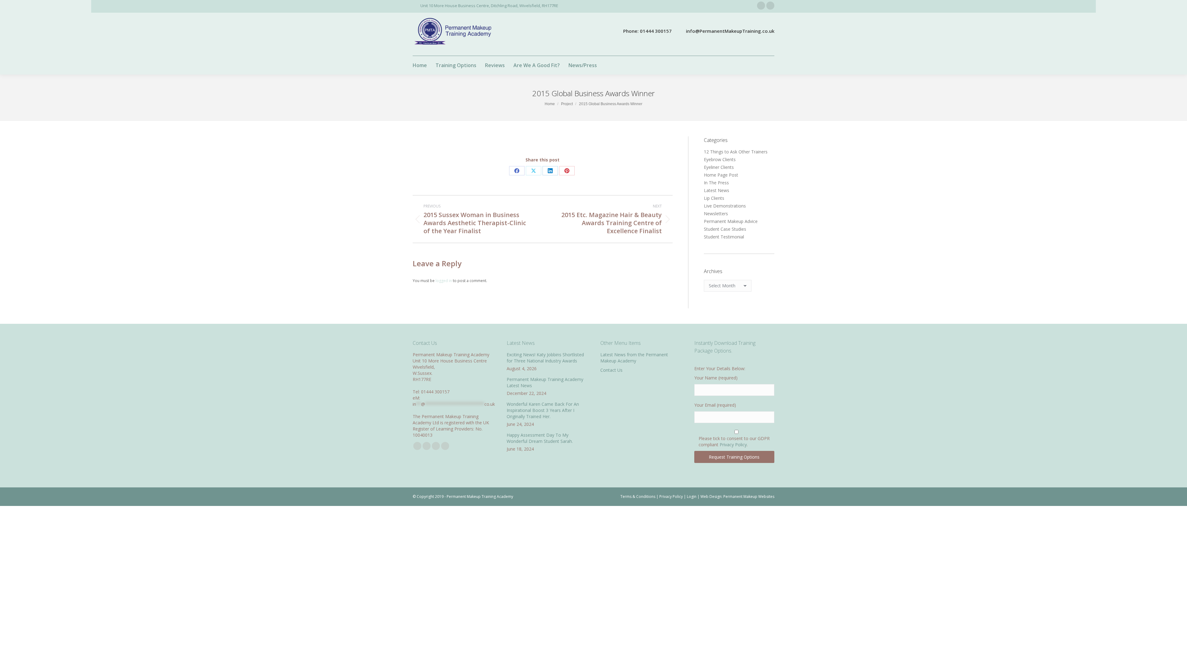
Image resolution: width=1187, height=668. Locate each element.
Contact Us (611, 370)
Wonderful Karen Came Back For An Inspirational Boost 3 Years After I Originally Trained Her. (543, 410)
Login (691, 496)
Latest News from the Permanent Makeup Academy (634, 358)
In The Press (716, 183)
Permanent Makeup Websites (748, 496)
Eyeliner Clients (719, 167)
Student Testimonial (724, 237)
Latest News (716, 190)
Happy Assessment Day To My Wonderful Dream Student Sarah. (540, 438)
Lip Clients (714, 198)
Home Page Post (721, 175)
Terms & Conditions (637, 496)
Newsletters (716, 213)
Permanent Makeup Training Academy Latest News (545, 382)
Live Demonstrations (725, 206)
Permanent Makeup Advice (731, 221)
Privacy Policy (733, 444)
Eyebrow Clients (720, 159)
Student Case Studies (725, 229)
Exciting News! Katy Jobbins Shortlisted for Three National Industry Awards (545, 358)
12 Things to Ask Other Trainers (736, 152)
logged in (444, 280)
